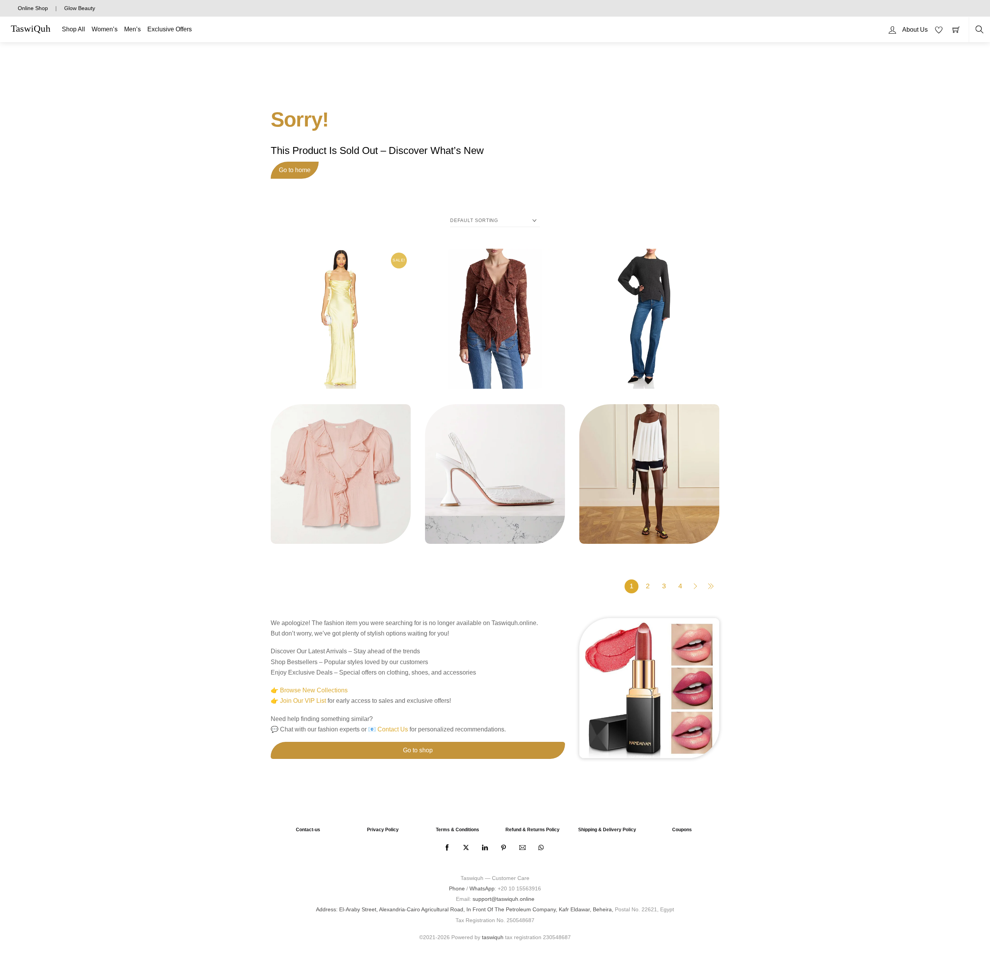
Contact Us (392, 729)
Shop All (73, 29)
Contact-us (308, 829)
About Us (915, 29)
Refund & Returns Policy (532, 829)
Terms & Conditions (457, 829)
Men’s (132, 29)
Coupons (682, 829)
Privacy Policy (383, 829)
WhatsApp (482, 888)
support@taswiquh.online (503, 899)
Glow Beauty (79, 8)
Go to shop (418, 750)
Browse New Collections (314, 690)
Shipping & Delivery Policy (607, 829)
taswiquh (493, 937)
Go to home (295, 170)
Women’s (105, 29)
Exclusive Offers (169, 29)
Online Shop (33, 8)
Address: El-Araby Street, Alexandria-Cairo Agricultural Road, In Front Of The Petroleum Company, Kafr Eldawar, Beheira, (464, 909)
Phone (457, 888)
